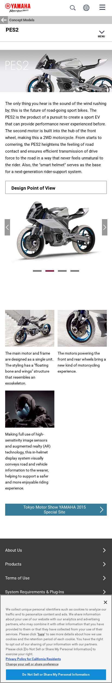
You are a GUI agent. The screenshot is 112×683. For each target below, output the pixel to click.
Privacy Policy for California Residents (33, 659)
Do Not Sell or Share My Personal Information (55, 674)
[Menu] (102, 6)
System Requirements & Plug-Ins (34, 592)
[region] (56, 639)
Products (13, 564)
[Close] (105, 602)
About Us (13, 550)
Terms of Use (17, 578)
